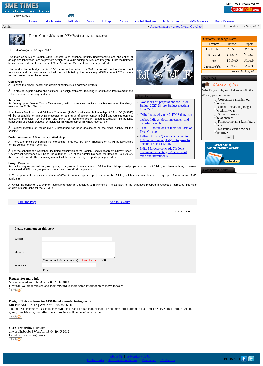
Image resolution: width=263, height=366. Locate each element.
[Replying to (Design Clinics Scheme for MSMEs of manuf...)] (15, 318)
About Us (116, 356)
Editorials (74, 21)
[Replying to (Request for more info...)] (15, 291)
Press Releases (224, 21)
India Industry (53, 21)
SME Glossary (199, 21)
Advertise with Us (139, 356)
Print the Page (27, 202)
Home (33, 21)
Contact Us (167, 360)
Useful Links (95, 360)
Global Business (145, 21)
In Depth (107, 21)
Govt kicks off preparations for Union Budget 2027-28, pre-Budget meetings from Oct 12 (164, 105)
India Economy (173, 21)
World (91, 21)
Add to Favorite (120, 202)
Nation (124, 21)
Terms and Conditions (122, 360)
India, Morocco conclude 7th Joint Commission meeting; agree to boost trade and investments (163, 152)
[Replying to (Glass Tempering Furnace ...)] (15, 340)
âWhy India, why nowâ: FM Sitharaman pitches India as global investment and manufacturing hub (166, 119)
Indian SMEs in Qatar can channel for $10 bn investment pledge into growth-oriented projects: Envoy (165, 140)
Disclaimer (149, 360)
